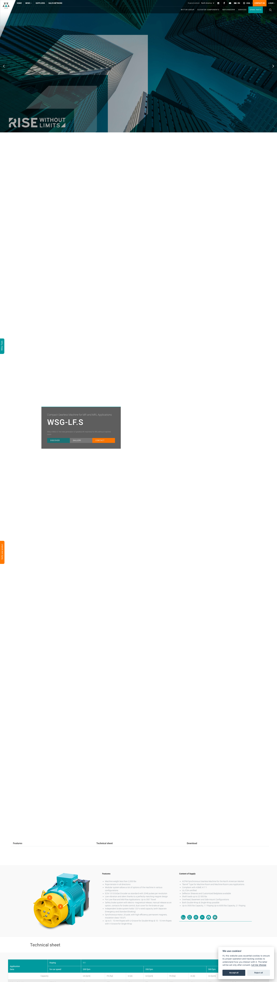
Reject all (258, 973)
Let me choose (258, 965)
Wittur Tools (2, 346)
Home (19, 3)
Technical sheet (104, 843)
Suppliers (40, 3)
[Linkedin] (218, 3)
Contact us (259, 3)
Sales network (55, 3)
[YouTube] (230, 3)
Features (17, 843)
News (27, 3)
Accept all (233, 973)
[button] (4, 66)
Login (270, 3)
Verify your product (2, 552)
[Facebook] (224, 3)
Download (192, 843)
